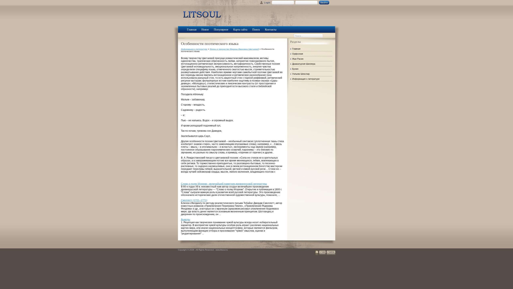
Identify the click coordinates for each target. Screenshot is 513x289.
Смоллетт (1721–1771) (194, 200)
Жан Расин (297, 59)
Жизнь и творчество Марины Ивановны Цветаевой (234, 49)
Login (267, 2)
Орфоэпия (297, 54)
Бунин (295, 69)
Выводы (185, 219)
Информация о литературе (194, 49)
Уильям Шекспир (301, 74)
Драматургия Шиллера (303, 64)
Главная (296, 49)
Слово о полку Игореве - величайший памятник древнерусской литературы (224, 183)
